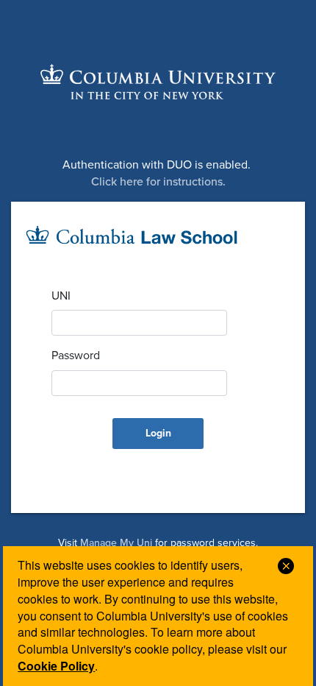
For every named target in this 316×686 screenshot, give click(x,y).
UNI (61, 296)
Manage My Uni (116, 543)
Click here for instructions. (158, 181)
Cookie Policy (56, 665)
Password (75, 355)
